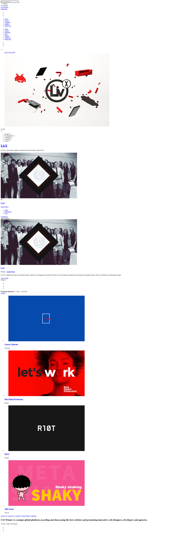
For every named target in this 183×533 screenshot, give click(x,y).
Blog (27, 516)
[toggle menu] (1, 49)
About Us (4, 516)
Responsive (8, 212)
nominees (7, 22)
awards (7, 20)
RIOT (7, 454)
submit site (4, 9)
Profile (5, 4)
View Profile (4, 278)
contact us (8, 37)
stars (6, 34)
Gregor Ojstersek (11, 344)
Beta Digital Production (14, 399)
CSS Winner (4, 7)
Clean (6, 210)
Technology (4, 216)
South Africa (4, 207)
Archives (18, 516)
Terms (23, 516)
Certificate (33, 516)
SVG (6, 213)
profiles (7, 24)
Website (5, 5)
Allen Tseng (9, 509)
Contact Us (11, 516)
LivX (4, 145)
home (6, 19)
